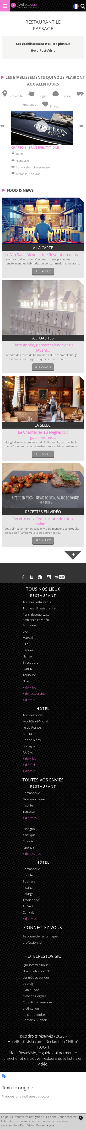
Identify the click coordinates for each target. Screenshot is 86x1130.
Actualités (43, 338)
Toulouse (29, 675)
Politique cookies (34, 1014)
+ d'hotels (29, 765)
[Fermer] (81, 1118)
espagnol (29, 829)
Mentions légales (34, 996)
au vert (28, 906)
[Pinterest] (40, 577)
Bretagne (29, 746)
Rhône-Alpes (32, 740)
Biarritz (27, 669)
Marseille (29, 637)
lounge (28, 894)
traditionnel (31, 900)
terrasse (29, 811)
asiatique (29, 835)
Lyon (26, 631)
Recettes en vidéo (43, 511)
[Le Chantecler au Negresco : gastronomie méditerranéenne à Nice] (43, 399)
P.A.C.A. (28, 752)
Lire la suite (43, 271)
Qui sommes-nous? (36, 965)
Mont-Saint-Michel (35, 721)
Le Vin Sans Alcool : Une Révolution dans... (43, 254)
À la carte (43, 247)
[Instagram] (49, 578)
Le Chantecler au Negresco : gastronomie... (43, 435)
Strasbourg (30, 662)
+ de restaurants (34, 693)
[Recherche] (82, 6)
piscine (27, 887)
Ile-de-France (32, 727)
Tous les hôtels (33, 715)
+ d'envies (30, 818)
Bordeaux (29, 625)
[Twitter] (31, 577)
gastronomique (34, 799)
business (29, 881)
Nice (26, 681)
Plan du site (31, 990)
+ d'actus (29, 700)
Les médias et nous (36, 977)
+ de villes (29, 687)
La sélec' (43, 425)
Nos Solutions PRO (36, 971)
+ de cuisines (32, 853)
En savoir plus (45, 1125)
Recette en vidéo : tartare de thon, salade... (43, 521)
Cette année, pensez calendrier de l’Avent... (43, 347)
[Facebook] (23, 577)
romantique (31, 793)
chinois (28, 841)
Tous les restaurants (37, 602)
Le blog (28, 983)
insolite (28, 805)
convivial (29, 912)
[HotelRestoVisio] (24, 6)
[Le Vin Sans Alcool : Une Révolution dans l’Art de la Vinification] (43, 221)
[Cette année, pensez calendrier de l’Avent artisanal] (43, 307)
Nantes (27, 656)
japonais (29, 847)
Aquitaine (29, 734)
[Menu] (5, 5)
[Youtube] (60, 577)
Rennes (28, 650)
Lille (25, 644)
